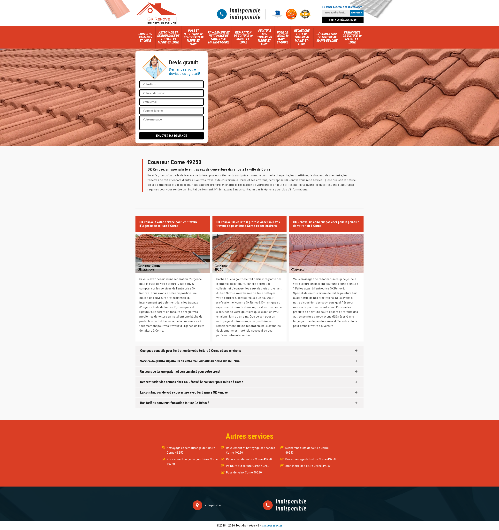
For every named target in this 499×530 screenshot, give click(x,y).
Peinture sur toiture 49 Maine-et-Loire (264, 37)
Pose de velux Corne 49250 (244, 472)
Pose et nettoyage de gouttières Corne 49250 (192, 461)
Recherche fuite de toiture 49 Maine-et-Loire (301, 37)
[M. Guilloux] (156, 13)
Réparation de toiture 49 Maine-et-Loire (243, 37)
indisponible (245, 10)
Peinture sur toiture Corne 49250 (247, 465)
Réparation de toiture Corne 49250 (249, 459)
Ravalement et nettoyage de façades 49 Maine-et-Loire (218, 37)
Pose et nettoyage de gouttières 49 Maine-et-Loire (193, 37)
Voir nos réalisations (343, 20)
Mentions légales (272, 525)
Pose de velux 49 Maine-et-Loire (282, 37)
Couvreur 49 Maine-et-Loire (145, 37)
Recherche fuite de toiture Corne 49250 (307, 450)
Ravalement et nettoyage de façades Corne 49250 (250, 450)
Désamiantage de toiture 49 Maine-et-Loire (327, 37)
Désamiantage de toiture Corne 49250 (310, 459)
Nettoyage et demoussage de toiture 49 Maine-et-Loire (168, 37)
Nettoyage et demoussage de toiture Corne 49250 (191, 450)
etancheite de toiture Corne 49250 (308, 465)
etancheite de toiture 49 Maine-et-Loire (352, 37)
